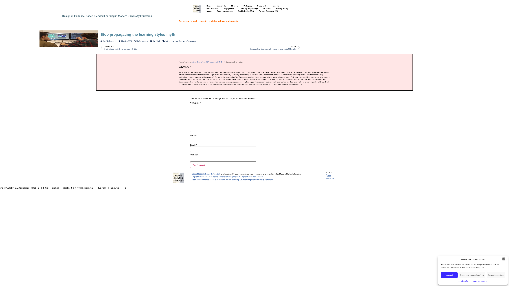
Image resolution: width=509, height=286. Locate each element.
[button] (503, 259)
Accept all (449, 275)
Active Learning (171, 41)
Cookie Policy (463, 281)
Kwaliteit (156, 41)
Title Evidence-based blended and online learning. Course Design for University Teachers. (232, 179)
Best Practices (213, 9)
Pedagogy (247, 6)
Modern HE (221, 6)
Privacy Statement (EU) (268, 11)
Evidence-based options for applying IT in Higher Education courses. (228, 176)
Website (194, 154)
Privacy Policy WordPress (330, 176)
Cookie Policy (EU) (246, 11)
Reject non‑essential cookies (472, 275)
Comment (195, 103)
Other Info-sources (225, 11)
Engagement (229, 9)
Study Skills (262, 6)
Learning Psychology (249, 9)
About (209, 11)
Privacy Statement (479, 281)
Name (193, 135)
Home (209, 6)
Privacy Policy (282, 9)
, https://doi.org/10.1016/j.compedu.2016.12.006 (208, 62)
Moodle (276, 6)
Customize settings (496, 275)
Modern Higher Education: (206, 174)
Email (193, 145)
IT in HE (234, 6)
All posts (267, 9)
